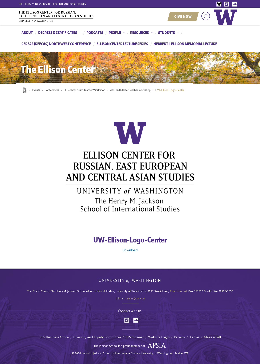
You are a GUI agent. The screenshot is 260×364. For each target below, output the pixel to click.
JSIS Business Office (54, 337)
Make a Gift (212, 337)
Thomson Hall (178, 291)
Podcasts (94, 32)
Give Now (183, 16)
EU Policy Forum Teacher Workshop (84, 90)
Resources (139, 32)
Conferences (52, 90)
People (115, 32)
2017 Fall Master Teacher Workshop (130, 90)
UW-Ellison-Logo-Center (169, 90)
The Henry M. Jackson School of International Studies (52, 4)
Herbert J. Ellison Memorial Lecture (185, 43)
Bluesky (219, 4)
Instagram (227, 4)
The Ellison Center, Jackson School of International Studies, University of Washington (61, 16)
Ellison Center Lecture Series (122, 43)
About (27, 32)
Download (130, 250)
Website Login (159, 337)
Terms (194, 337)
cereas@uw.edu (135, 298)
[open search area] (205, 16)
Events (36, 90)
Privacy (179, 337)
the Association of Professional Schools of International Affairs (156, 345)
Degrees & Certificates (57, 32)
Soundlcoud (235, 4)
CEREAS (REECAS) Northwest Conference (56, 43)
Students (166, 32)
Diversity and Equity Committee (97, 337)
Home (24, 90)
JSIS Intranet (135, 337)
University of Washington (226, 20)
